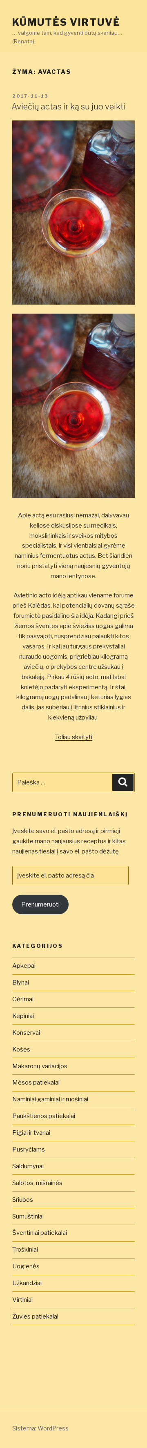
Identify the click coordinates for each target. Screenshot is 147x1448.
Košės (21, 1049)
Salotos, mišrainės (37, 1183)
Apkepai (24, 965)
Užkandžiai (27, 1283)
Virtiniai (22, 1299)
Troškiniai (25, 1249)
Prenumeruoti (40, 904)
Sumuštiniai (28, 1216)
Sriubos (22, 1199)
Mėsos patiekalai (36, 1082)
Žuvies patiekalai (35, 1316)
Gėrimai (22, 999)
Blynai (20, 982)
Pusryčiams (28, 1149)
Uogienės (26, 1266)
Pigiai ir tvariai (31, 1132)
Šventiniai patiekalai (39, 1232)
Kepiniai (23, 1016)
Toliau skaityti (73, 737)
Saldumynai (28, 1166)
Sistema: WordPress (40, 1428)
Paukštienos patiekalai (43, 1116)
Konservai (26, 1032)
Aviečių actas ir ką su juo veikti (68, 106)
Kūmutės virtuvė (66, 22)
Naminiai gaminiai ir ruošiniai (50, 1099)
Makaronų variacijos (39, 1066)
